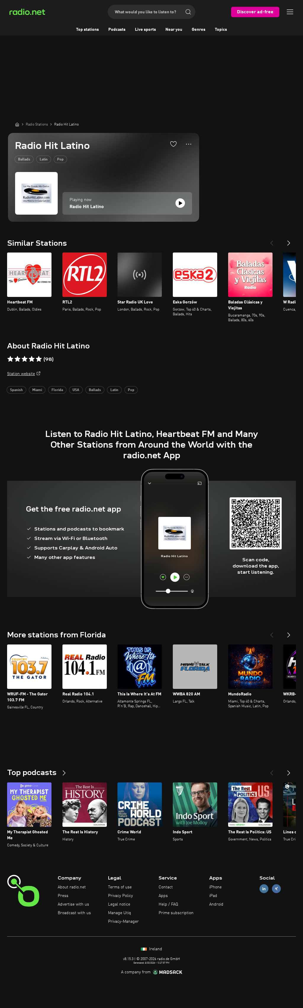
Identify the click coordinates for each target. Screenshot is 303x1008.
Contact (166, 887)
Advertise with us (73, 904)
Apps (163, 896)
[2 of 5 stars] (17, 359)
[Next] (289, 241)
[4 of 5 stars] (31, 359)
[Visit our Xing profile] (276, 889)
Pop (60, 159)
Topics (221, 30)
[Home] (17, 124)
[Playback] (180, 203)
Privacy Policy (120, 896)
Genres (198, 30)
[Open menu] (290, 11)
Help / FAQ (168, 904)
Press (63, 896)
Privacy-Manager (123, 921)
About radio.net (72, 887)
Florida (57, 390)
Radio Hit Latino (87, 207)
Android (216, 904)
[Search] (188, 11)
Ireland (155, 949)
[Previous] (272, 241)
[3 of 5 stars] (24, 359)
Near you (173, 30)
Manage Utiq (119, 913)
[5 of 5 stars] (38, 359)
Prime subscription (176, 913)
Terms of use (120, 887)
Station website (21, 374)
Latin (44, 159)
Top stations (87, 30)
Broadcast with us (74, 913)
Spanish (16, 390)
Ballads (24, 159)
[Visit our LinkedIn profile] (264, 889)
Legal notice (119, 904)
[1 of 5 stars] (10, 359)
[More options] (188, 144)
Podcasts (116, 30)
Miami (37, 390)
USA (75, 390)
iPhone (215, 887)
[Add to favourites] (173, 144)
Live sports (145, 30)
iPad (213, 896)
